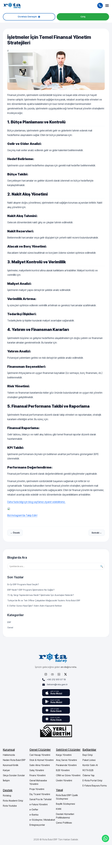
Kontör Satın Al (90, 765)
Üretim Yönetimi (64, 780)
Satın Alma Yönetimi (39, 765)
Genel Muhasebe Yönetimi (38, 782)
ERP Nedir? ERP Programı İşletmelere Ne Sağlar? (31, 589)
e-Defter (33, 809)
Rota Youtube (10, 805)
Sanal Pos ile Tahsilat (40, 799)
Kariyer (6, 770)
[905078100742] (105, 838)
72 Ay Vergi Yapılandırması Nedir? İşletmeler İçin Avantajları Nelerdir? (40, 595)
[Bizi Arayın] (100, 5)
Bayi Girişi (88, 754)
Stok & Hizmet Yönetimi (41, 760)
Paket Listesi (89, 760)
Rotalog (7, 795)
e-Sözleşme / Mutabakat (42, 819)
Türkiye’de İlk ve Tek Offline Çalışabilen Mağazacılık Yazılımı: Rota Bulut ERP (43, 600)
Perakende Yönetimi (66, 765)
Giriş (82, 16)
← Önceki (15, 532)
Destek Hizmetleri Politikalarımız (65, 816)
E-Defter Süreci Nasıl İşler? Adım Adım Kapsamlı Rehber (34, 605)
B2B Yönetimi (63, 770)
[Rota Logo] (12, 5)
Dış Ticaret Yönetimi (39, 794)
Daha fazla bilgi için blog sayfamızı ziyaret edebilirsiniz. (36, 501)
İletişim (6, 780)
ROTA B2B (88, 770)
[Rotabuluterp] (56, 508)
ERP (9, 622)
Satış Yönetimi (36, 770)
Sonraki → (97, 532)
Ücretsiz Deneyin (27, 16)
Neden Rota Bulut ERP (14, 760)
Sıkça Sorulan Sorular (14, 775)
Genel (10, 627)
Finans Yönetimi (37, 775)
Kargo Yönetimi (63, 754)
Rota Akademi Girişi (13, 800)
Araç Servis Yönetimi (66, 760)
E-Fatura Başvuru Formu (95, 785)
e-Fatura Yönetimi (38, 804)
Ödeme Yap (88, 775)
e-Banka (33, 814)
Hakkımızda (9, 754)
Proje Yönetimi (36, 789)
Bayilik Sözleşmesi (65, 803)
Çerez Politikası (64, 822)
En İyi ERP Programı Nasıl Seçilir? (23, 584)
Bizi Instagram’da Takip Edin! (22, 515)
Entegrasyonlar (37, 824)
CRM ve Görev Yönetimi (68, 775)
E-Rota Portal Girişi (92, 780)
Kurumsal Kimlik (10, 765)
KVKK (58, 808)
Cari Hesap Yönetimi (39, 754)
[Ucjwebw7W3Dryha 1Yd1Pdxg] (53, 674)
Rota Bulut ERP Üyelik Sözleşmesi (67, 797)
